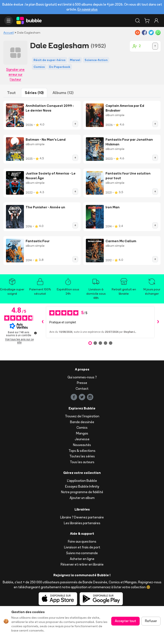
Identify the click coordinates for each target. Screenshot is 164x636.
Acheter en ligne (82, 559)
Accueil (8, 32)
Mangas (82, 433)
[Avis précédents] (42, 322)
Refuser (151, 621)
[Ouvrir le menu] (8, 20)
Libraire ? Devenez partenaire (82, 517)
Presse (82, 383)
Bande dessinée (82, 422)
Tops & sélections (82, 451)
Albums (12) (63, 92)
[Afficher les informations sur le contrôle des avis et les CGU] (35, 333)
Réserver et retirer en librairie (82, 564)
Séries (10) (34, 92)
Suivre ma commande (82, 553)
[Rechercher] (137, 20)
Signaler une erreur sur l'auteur (15, 74)
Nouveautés (82, 445)
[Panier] (147, 20)
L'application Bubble (82, 481)
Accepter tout (125, 621)
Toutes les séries (82, 456)
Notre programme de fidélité (82, 492)
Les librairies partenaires (82, 523)
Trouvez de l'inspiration (82, 416)
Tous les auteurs (82, 462)
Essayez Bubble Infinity (82, 486)
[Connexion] (156, 20)
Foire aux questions (82, 541)
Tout (11, 92)
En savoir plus (88, 9)
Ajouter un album (82, 498)
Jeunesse (82, 439)
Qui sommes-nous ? (82, 377)
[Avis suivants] (158, 322)
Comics (82, 427)
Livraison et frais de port (82, 547)
